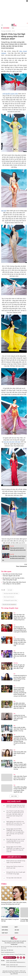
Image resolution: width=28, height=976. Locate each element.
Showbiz (6, 28)
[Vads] (27, 23)
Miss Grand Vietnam (9, 597)
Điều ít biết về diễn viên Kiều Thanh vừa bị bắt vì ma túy (20, 729)
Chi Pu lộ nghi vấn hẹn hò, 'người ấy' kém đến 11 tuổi (19, 666)
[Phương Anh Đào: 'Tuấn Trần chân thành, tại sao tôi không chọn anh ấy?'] (14, 893)
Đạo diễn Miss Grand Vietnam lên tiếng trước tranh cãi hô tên (14, 558)
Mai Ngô (3, 210)
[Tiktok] (24, 957)
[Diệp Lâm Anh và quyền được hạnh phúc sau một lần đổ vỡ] (6, 654)
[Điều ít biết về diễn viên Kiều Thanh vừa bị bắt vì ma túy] (6, 728)
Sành (16, 933)
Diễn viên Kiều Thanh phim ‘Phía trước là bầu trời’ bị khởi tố (20, 778)
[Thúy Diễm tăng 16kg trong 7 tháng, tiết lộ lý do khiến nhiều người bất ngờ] (6, 788)
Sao (13, 28)
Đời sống (16, 663)
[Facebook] (18, 957)
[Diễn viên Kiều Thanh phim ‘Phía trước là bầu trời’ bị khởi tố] (6, 777)
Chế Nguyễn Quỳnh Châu (10, 93)
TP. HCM (3, 964)
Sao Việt (12, 546)
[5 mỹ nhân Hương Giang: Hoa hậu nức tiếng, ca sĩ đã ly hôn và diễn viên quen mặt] (6, 640)
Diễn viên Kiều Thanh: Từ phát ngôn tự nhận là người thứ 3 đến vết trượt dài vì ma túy (20, 766)
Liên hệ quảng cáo (9, 957)
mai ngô (10, 590)
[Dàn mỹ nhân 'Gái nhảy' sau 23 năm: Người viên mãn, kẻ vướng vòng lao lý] (6, 616)
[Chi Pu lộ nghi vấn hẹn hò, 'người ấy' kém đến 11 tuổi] (6, 666)
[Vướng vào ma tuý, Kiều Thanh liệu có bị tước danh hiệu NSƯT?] (6, 716)
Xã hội (17, 930)
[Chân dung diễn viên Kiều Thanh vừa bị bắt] (6, 753)
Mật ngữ (5, 933)
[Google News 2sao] (9, 605)
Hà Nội (3, 960)
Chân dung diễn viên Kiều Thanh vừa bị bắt (20, 753)
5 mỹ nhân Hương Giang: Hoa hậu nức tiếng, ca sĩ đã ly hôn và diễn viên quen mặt (20, 642)
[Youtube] (21, 957)
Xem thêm (14, 796)
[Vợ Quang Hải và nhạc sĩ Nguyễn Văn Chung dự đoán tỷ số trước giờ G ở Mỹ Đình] (6, 628)
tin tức (15, 860)
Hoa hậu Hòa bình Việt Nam (12, 442)
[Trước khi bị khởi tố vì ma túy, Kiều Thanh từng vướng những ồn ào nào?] (6, 676)
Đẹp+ (16, 927)
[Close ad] (27, 1)
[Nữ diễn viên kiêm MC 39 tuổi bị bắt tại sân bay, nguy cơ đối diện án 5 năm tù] (6, 704)
